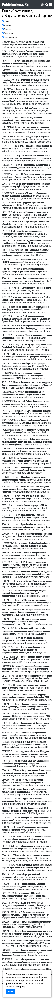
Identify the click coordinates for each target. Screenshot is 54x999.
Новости (7, 20)
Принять (11, 991)
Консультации (9, 32)
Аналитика (7, 28)
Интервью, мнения (10, 37)
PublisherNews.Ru (15, 4)
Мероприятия (8, 24)
